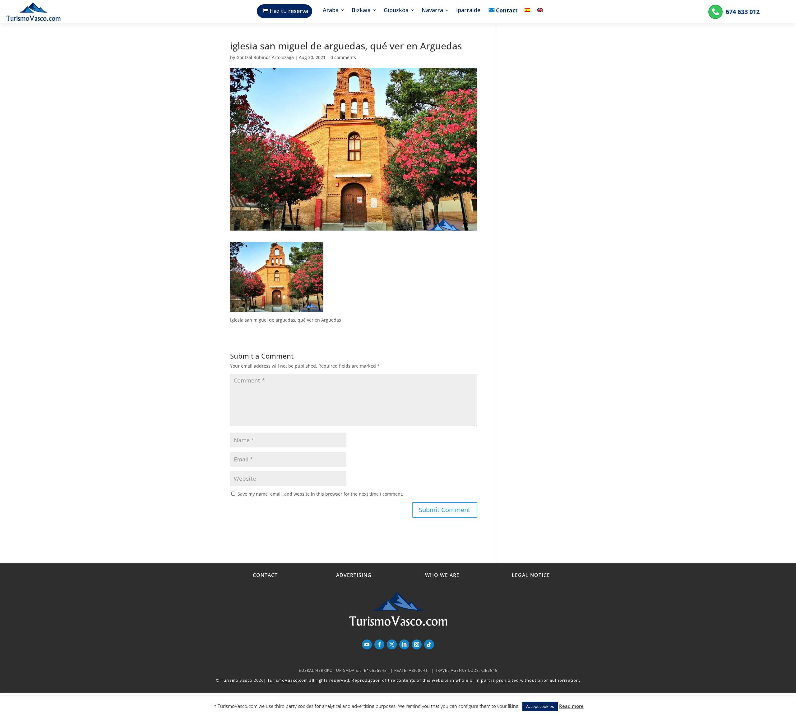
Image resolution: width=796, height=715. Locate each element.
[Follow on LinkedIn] (404, 644)
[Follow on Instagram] (417, 644)
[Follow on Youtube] (367, 644)
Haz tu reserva (289, 11)
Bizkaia (361, 11)
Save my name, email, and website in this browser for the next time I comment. (320, 494)
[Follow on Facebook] (379, 644)
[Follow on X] (392, 644)
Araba (331, 11)
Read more (571, 706)
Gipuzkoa (396, 11)
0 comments (343, 57)
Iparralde (468, 11)
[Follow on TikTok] (429, 644)
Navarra (432, 11)
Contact (507, 11)
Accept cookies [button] (540, 706)
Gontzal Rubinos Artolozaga (265, 57)
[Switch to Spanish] (527, 15)
